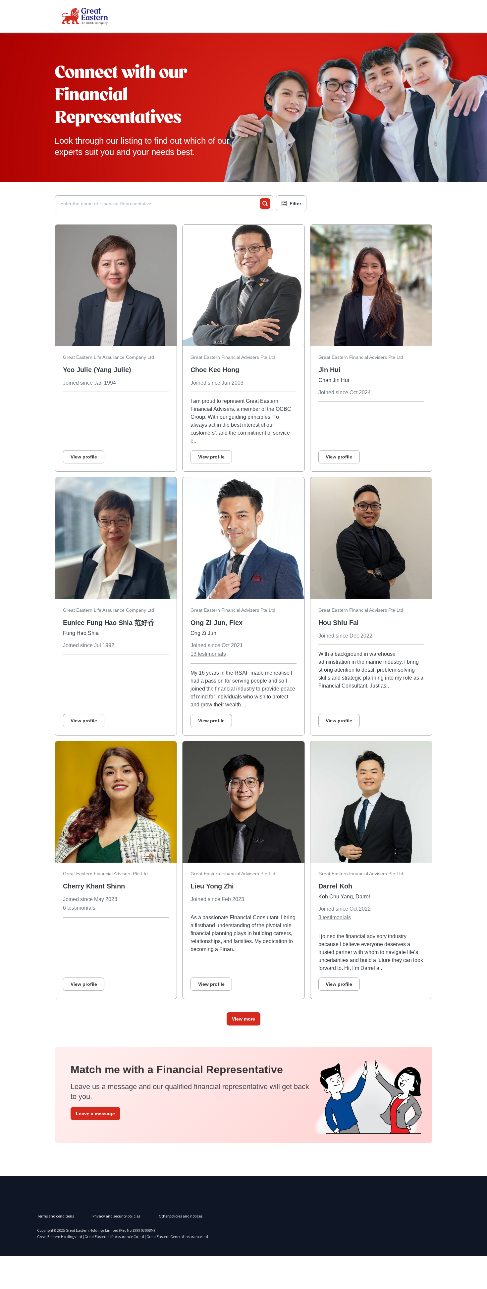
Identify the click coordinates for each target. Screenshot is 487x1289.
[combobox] (160, 203)
